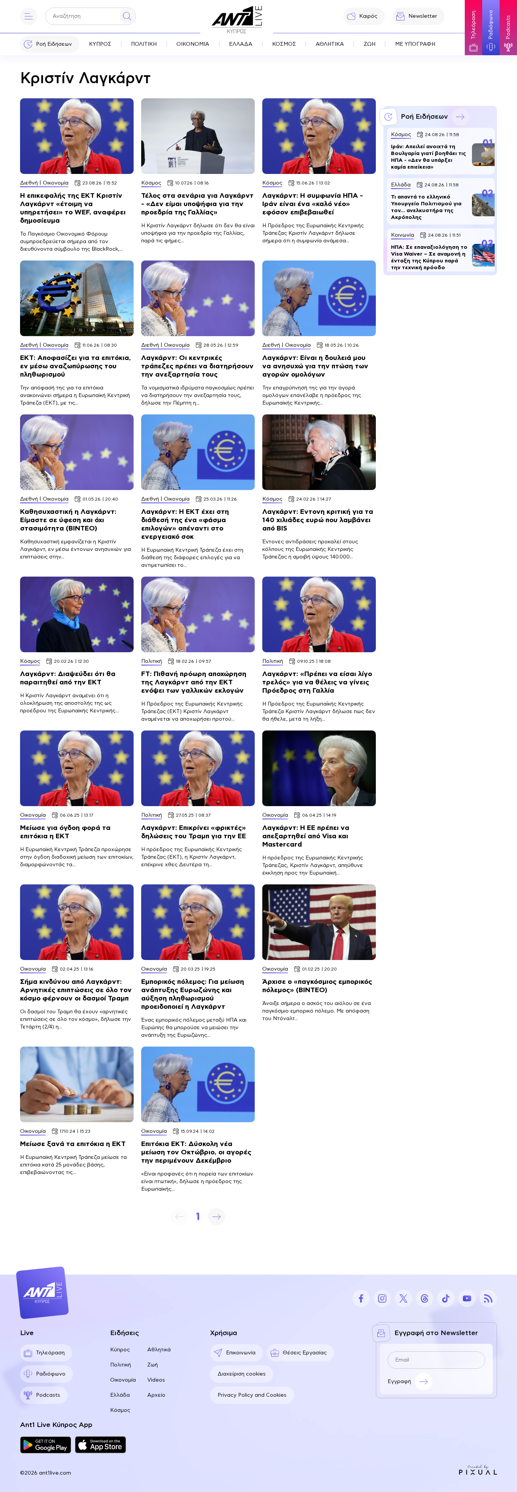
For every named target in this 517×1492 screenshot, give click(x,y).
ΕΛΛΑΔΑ (240, 44)
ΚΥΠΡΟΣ (100, 44)
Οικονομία (123, 1380)
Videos (156, 1380)
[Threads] (424, 1298)
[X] (403, 1298)
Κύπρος (120, 1349)
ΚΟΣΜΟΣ (284, 44)
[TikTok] (446, 1298)
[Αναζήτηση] (127, 16)
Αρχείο (156, 1395)
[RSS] (488, 1298)
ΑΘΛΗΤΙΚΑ (330, 44)
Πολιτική (120, 1365)
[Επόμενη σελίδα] (216, 1216)
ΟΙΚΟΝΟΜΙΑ (192, 44)
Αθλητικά (159, 1349)
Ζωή (152, 1365)
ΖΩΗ (369, 44)
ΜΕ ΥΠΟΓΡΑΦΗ (415, 44)
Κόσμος (120, 1410)
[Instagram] (382, 1298)
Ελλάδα (120, 1395)
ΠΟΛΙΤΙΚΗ (144, 44)
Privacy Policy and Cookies (252, 1395)
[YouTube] (467, 1298)
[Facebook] (361, 1298)
